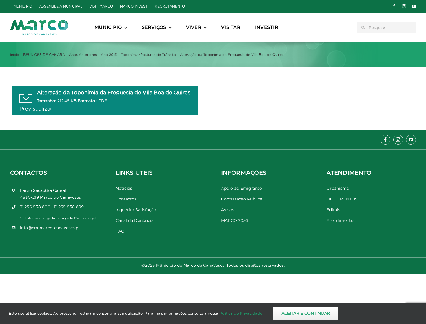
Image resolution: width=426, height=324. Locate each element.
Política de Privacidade (240, 313)
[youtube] (414, 6)
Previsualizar (35, 108)
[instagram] (404, 6)
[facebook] (394, 6)
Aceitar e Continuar (305, 313)
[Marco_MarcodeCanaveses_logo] (39, 22)
